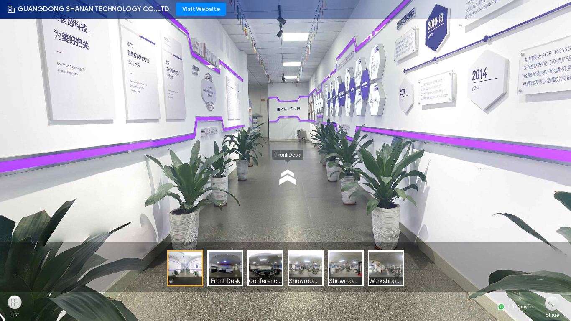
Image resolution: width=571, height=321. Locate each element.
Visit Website (201, 9)
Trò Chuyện (519, 307)
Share (552, 315)
